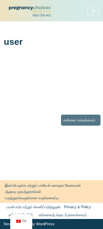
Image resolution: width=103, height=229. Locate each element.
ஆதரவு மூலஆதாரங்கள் (23, 191)
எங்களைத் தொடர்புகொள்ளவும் (63, 215)
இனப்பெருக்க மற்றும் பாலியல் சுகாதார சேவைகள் (43, 185)
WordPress (45, 224)
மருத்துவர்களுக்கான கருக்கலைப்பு (32, 198)
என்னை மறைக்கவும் (80, 120)
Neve (8, 224)
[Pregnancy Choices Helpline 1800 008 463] (29, 11)
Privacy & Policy (77, 207)
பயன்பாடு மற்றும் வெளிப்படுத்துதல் (33, 207)
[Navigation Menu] (93, 11)
